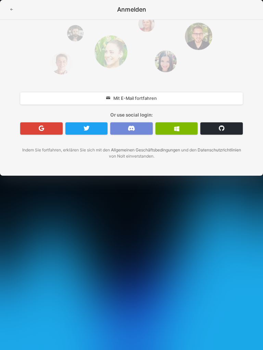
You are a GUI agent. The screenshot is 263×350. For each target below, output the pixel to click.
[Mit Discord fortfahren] (131, 128)
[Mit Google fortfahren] (41, 128)
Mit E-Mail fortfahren (135, 98)
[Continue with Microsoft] (176, 128)
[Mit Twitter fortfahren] (86, 128)
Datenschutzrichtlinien (219, 149)
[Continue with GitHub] (221, 128)
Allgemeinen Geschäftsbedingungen (145, 149)
